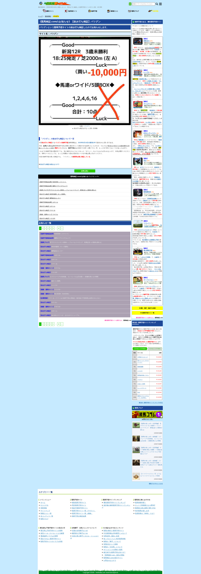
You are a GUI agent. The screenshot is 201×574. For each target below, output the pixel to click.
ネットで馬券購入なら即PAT (145, 505)
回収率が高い (143, 79)
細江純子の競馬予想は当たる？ (115, 552)
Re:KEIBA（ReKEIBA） (55, 294)
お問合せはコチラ (110, 560)
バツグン (87, 126)
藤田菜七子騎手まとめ (80, 533)
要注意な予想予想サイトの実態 (51, 530)
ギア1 (141, 167)
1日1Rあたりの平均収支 (140, 348)
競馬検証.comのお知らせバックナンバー (84, 176)
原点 (145, 160)
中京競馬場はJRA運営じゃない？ (115, 533)
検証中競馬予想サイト (80, 508)
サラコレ (48, 302)
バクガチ (47, 218)
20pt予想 (151, 47)
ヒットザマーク (142, 388)
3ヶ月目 (159, 122)
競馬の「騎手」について (112, 541)
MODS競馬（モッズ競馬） (52, 194)
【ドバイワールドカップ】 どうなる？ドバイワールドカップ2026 (150, 475)
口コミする (44, 505)
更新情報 (44, 508)
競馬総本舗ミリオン (143, 375)
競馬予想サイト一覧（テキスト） (84, 511)
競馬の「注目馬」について (113, 547)
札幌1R (145, 200)
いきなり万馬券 (145, 257)
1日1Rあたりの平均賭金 (154, 348)
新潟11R (147, 83)
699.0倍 (156, 206)
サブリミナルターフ (145, 230)
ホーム (43, 502)
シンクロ (48, 285)
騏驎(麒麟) (140, 366)
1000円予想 (136, 61)
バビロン (140, 379)
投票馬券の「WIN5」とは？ (145, 513)
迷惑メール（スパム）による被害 (52, 533)
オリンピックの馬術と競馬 (113, 549)
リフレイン (147, 223)
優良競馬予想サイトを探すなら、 (114, 320)
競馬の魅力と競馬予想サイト (114, 530)
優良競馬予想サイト (79, 502)
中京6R (156, 49)
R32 (139, 392)
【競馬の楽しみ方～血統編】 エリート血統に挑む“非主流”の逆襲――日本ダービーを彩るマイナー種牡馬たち (151, 464)
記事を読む (84, 171)
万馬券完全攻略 (152, 198)
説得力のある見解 (154, 263)
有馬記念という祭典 (111, 544)
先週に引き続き (152, 81)
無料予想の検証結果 (79, 516)
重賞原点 (157, 177)
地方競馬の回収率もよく (153, 225)
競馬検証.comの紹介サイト (113, 558)
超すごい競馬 (50, 281)
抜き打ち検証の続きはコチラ (49, 164)
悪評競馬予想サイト (79, 505)
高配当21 (147, 41)
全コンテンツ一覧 (47, 516)
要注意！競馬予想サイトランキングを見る (151, 402)
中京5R (154, 232)
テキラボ (50, 307)
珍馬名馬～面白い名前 (111, 536)
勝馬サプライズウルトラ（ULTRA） (143, 396)
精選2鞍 (141, 140)
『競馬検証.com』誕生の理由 (114, 555)
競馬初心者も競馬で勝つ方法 (145, 508)
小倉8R (141, 288)
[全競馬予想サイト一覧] (130, 4)
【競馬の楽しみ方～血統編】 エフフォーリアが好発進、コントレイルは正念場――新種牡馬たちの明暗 (151, 439)
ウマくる (47, 210)
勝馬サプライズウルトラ (53, 186)
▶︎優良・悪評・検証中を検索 (147, 308)
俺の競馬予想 (148, 250)
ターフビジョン (149, 280)
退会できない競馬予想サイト (51, 539)
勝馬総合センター (50, 198)
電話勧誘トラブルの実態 (49, 536)
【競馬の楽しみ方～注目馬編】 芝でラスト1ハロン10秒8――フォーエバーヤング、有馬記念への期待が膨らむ (151, 427)
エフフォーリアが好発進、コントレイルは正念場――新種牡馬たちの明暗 (69, 276)
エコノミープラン (151, 286)
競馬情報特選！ (140, 502)
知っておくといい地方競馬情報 (115, 539)
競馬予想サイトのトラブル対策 (51, 541)
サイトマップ (45, 511)
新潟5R (152, 110)
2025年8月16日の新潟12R (86, 142)
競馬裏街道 (147, 192)
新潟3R (156, 167)
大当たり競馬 (141, 384)
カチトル (48, 202)
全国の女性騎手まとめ (80, 530)
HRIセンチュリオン (150, 133)
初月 (134, 122)
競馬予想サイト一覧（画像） (82, 513)
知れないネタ (154, 271)
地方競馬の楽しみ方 (142, 511)
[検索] (157, 4)
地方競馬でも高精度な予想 (150, 240)
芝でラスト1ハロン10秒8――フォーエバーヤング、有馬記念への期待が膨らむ (67, 190)
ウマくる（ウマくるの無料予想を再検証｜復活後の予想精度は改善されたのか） (70, 298)
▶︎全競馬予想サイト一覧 (147, 313)
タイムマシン (148, 103)
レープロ (146, 72)
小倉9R (156, 257)
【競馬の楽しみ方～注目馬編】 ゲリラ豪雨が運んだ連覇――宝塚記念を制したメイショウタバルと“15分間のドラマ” (151, 451)
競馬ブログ (44, 519)
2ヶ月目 (148, 122)
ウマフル (48, 214)
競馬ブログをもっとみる (156, 483)
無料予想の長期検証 (150, 214)
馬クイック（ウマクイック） (143, 361)
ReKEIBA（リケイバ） (53, 182)
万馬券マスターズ (143, 357)
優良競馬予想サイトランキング (115, 502)
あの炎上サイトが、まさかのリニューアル (59, 315)
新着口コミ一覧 (46, 513)
